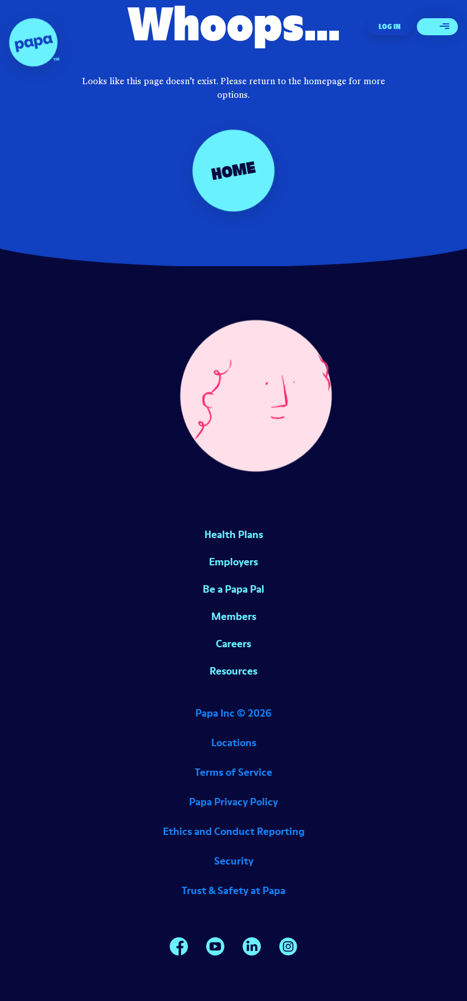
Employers (233, 562)
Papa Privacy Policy (233, 802)
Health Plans (233, 534)
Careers (233, 643)
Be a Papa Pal (233, 589)
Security (233, 861)
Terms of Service (233, 772)
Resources (233, 671)
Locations (233, 742)
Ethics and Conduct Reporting (234, 831)
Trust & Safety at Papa (233, 890)
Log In (390, 26)
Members (233, 616)
